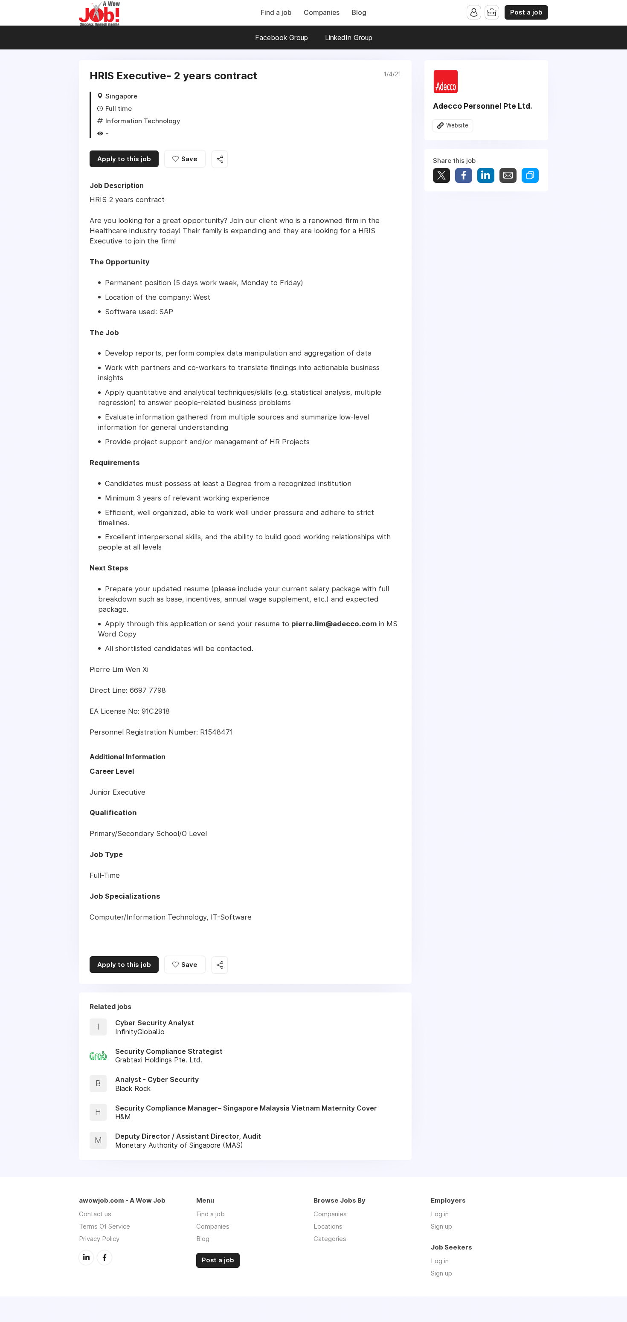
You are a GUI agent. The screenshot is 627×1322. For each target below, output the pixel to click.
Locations (328, 1226)
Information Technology (142, 121)
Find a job (276, 13)
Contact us (95, 1214)
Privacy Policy (99, 1239)
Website (457, 125)
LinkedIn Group (348, 37)
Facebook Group (281, 37)
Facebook (104, 1257)
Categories (330, 1239)
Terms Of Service (104, 1226)
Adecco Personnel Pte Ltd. (482, 105)
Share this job (219, 159)
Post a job (526, 12)
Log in (440, 1214)
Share (463, 175)
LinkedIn (86, 1257)
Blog (359, 13)
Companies (322, 13)
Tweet (441, 175)
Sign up (441, 1226)
